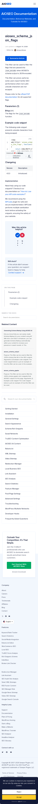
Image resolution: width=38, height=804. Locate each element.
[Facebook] (6, 616)
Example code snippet (18, 298)
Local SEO (5, 650)
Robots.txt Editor (8, 643)
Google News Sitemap (10, 692)
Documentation (7, 713)
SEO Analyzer (6, 734)
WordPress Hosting (8, 720)
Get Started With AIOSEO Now (19, 565)
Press (4, 597)
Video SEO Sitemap (9, 696)
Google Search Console (10, 699)
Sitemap (20, 776)
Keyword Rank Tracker (9, 632)
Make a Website (7, 727)
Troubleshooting (11, 504)
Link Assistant (10, 474)
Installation (9, 414)
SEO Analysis (10, 479)
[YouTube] (9, 616)
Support (4, 710)
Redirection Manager (13, 464)
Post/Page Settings (12, 494)
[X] (2, 616)
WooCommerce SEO (9, 646)
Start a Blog (6, 723)
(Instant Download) (19, 572)
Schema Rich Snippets (14, 429)
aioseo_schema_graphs (11, 370)
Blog (3, 607)
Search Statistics (11, 484)
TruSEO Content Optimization (17, 439)
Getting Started (11, 409)
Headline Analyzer (8, 737)
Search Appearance (13, 424)
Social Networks (11, 434)
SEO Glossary (6, 741)
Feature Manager (12, 489)
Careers (4, 594)
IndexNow (5, 660)
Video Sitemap (11, 459)
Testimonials (6, 601)
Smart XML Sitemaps (9, 682)
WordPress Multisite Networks (17, 509)
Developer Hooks (12, 514)
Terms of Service (8, 773)
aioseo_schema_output (11, 352)
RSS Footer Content (9, 686)
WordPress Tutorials (9, 730)
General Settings (12, 419)
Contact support (14, 273)
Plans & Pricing (7, 717)
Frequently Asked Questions (16, 519)
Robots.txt (9, 449)
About (4, 590)
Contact (4, 611)
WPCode (8, 202)
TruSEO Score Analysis (10, 653)
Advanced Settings (12, 499)
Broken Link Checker (9, 663)
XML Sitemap (10, 454)
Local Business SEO (13, 469)
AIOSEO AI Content (13, 444)
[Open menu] (34, 4)
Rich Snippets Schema (9, 656)
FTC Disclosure (9, 776)
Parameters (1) (13, 292)
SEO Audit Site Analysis (10, 679)
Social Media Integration (10, 639)
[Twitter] (2, 752)
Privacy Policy (21, 773)
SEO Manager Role (8, 689)
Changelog (14, 304)
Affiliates (5, 604)
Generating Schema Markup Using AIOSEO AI (18, 330)
